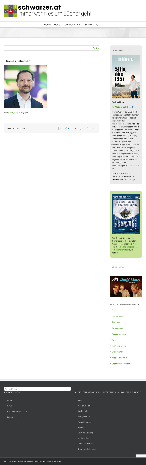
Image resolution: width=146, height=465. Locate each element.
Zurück (96, 48)
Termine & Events (119, 346)
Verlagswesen (117, 328)
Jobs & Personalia (119, 357)
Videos (114, 340)
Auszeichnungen (119, 334)
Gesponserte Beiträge (121, 363)
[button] (97, 24)
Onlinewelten (117, 351)
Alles (114, 310)
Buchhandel (117, 322)
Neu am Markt (118, 316)
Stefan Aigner (12, 113)
